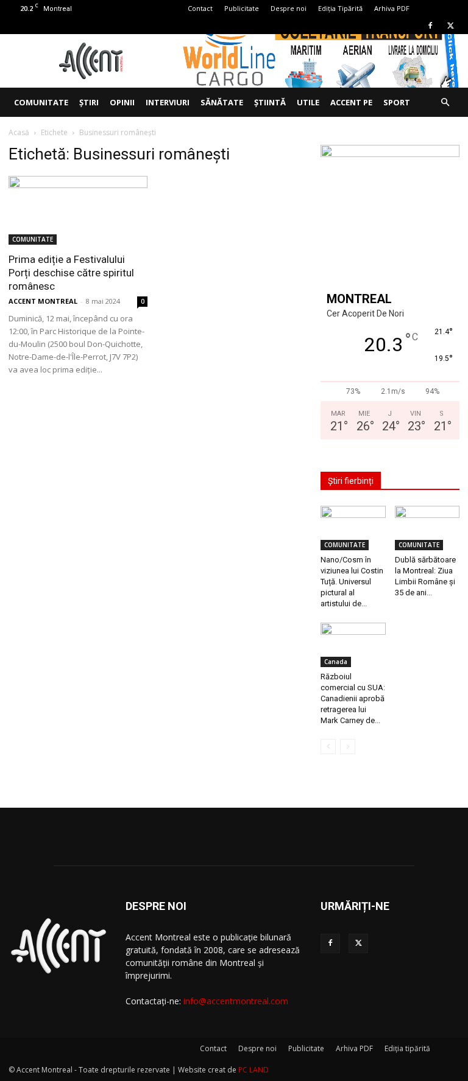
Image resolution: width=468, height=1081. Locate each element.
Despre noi (289, 8)
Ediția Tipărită (340, 8)
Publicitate (241, 8)
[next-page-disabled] (347, 746)
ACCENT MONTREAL (43, 301)
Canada (335, 661)
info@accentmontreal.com (235, 1001)
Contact (200, 8)
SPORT (396, 102)
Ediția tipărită (407, 1048)
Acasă (19, 132)
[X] (450, 25)
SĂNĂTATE (221, 102)
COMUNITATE (41, 102)
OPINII (122, 102)
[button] (444, 102)
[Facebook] (430, 25)
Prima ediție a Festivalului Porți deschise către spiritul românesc (71, 272)
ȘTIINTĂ (270, 102)
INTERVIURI (168, 102)
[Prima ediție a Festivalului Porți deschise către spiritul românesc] (78, 210)
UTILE (308, 102)
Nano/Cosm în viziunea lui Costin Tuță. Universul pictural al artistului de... (352, 581)
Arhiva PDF (392, 8)
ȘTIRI (89, 102)
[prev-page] (328, 746)
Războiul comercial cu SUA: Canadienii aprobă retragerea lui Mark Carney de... (353, 698)
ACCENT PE (351, 102)
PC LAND (253, 1070)
